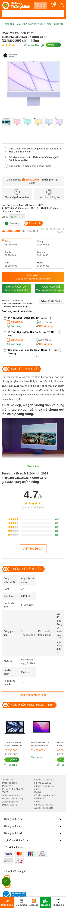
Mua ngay (33, 277)
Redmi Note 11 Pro (11, 795)
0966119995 (32, 179)
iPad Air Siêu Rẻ (9, 805)
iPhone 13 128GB (42, 783)
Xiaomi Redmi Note (43, 808)
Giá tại (5, 217)
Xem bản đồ (45, 322)
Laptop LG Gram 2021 (45, 779)
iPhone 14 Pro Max (43, 805)
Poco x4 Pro (7, 779)
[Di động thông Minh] (16, 5)
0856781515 (17, 340)
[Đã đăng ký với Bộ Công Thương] (14, 894)
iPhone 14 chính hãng (12, 798)
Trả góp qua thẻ (50, 288)
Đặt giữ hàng (45, 326)
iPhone (37, 801)
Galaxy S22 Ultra (10, 802)
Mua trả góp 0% (16, 288)
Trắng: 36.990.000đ (50, 301)
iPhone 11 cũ (8, 786)
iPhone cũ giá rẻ (9, 783)
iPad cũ (38, 792)
